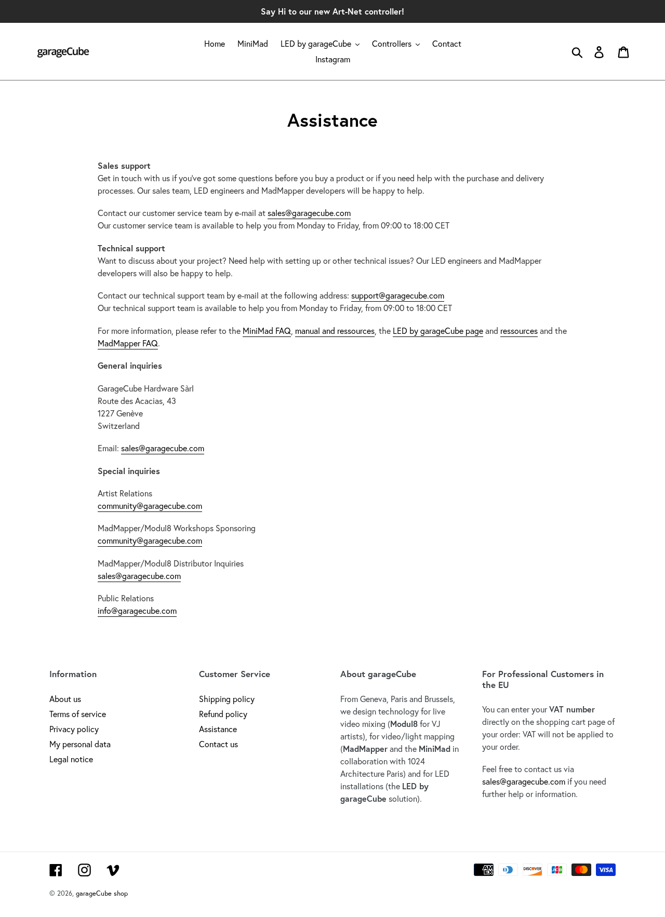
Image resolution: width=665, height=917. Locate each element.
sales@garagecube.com (309, 212)
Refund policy (223, 713)
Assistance (218, 728)
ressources (519, 330)
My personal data (80, 743)
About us (65, 698)
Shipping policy (227, 698)
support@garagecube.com (397, 295)
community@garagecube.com (150, 505)
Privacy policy (74, 728)
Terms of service (77, 713)
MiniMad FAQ (267, 330)
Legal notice (71, 758)
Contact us (218, 743)
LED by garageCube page (438, 330)
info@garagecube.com (137, 610)
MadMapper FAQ (128, 343)
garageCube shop (102, 893)
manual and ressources (335, 330)
